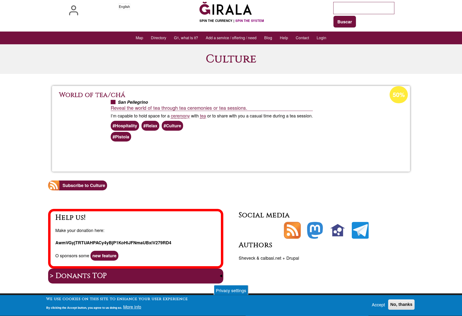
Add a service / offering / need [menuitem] (231, 37)
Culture (173, 126)
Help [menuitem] (284, 37)
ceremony (180, 115)
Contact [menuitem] (302, 37)
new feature (104, 255)
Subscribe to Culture (84, 185)
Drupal (292, 258)
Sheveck (247, 258)
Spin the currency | (231, 20)
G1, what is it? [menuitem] (186, 37)
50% (399, 94)
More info (132, 307)
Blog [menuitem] (268, 37)
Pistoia (122, 137)
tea (203, 115)
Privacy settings (231, 290)
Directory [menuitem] (158, 37)
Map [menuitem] (139, 37)
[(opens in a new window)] (315, 230)
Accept (378, 304)
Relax (151, 126)
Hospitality (126, 126)
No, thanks (401, 304)
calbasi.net (271, 258)
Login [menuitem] (321, 37)
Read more (238, 155)
